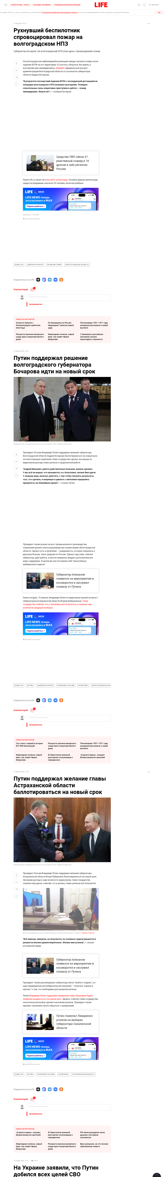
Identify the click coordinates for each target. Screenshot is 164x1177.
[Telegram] (49, 279)
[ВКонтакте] (55, 279)
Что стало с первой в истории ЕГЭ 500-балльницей (29, 744)
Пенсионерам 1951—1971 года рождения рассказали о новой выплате (94, 325)
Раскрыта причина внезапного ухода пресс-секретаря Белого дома (30, 337)
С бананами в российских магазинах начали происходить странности (91, 337)
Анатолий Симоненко (32, 219)
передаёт (60, 68)
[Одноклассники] (61, 279)
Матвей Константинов (32, 639)
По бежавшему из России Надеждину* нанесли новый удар (61, 325)
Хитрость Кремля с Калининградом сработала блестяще (28, 325)
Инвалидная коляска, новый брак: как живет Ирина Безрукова (61, 337)
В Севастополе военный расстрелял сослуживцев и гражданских (60, 757)
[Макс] (44, 279)
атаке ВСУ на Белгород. (56, 179)
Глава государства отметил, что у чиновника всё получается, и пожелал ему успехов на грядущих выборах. (57, 604)
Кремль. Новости (88, 933)
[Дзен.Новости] (38, 279)
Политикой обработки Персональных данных (59, 12)
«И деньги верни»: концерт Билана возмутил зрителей (92, 756)
